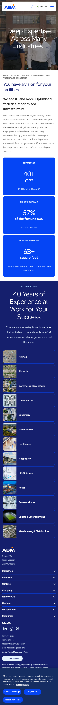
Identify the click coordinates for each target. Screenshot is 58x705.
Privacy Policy (8, 636)
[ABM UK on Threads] (17, 629)
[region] (29, 686)
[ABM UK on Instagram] (11, 629)
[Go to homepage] (9, 6)
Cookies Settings (12, 658)
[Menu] (51, 6)
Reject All (32, 692)
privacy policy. (22, 684)
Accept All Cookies (13, 700)
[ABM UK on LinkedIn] (5, 629)
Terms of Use (8, 640)
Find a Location (8, 560)
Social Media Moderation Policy (15, 652)
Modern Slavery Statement (13, 643)
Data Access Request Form (13, 647)
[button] (42, 6)
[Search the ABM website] (32, 6)
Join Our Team (8, 564)
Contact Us (7, 556)
